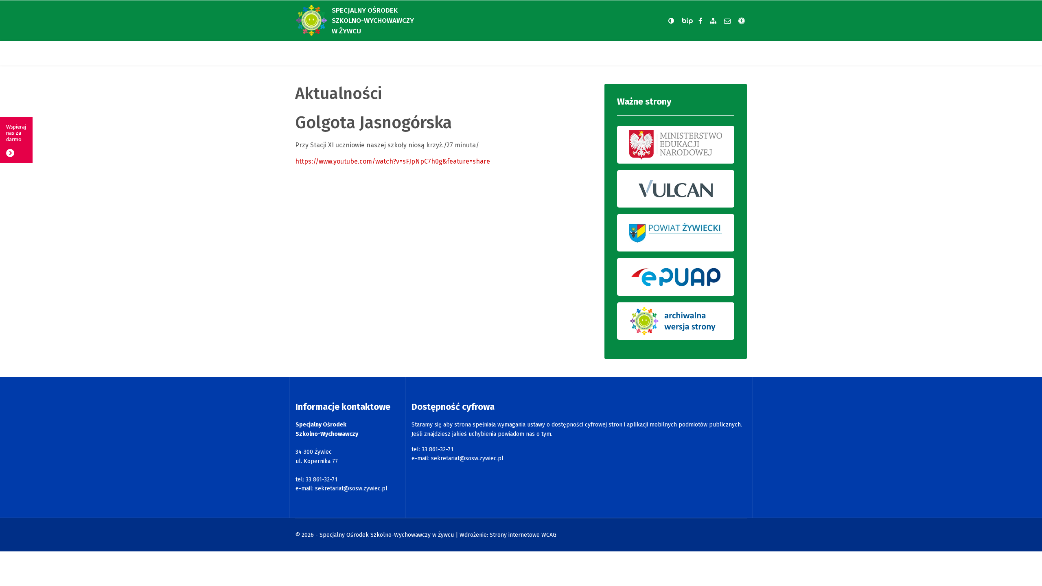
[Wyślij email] (727, 21)
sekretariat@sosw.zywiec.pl (351, 488)
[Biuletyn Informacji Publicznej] (688, 21)
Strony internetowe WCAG (523, 534)
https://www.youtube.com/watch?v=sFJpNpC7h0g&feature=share (392, 161)
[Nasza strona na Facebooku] (700, 21)
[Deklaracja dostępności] (741, 21)
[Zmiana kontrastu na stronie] (671, 21)
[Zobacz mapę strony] (713, 21)
